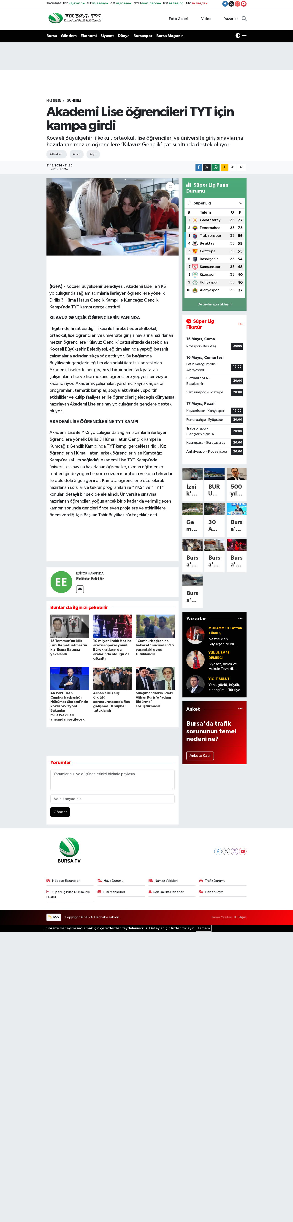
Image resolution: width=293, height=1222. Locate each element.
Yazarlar (231, 19)
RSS (56, 917)
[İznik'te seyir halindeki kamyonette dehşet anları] (192, 473)
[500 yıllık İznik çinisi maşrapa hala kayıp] (237, 473)
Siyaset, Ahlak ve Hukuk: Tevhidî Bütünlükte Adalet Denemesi (224, 667)
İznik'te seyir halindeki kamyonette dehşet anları (192, 491)
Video (206, 19)
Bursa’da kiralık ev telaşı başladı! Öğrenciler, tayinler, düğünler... (214, 562)
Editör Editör (90, 579)
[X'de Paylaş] (207, 167)
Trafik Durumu (215, 880)
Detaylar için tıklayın (215, 304)
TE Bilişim (240, 917)
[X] (226, 851)
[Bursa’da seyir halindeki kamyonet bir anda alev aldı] (192, 580)
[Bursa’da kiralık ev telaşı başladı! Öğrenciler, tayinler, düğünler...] (214, 545)
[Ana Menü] (244, 36)
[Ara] (244, 19)
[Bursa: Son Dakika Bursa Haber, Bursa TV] (74, 19)
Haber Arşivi (214, 892)
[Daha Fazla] (224, 167)
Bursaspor (142, 36)
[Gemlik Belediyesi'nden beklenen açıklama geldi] (192, 509)
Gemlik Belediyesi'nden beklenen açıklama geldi (192, 526)
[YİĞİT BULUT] (195, 684)
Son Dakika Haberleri (168, 892)
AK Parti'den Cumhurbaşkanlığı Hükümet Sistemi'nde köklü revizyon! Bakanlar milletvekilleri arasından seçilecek (69, 706)
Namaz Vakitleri (166, 880)
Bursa (51, 36)
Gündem (69, 36)
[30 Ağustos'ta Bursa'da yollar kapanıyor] (214, 509)
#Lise (76, 154)
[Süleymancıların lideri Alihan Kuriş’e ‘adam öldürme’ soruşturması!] (155, 678)
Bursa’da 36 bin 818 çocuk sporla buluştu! (237, 526)
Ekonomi (89, 36)
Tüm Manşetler (114, 892)
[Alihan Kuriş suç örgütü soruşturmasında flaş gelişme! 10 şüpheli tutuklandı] (112, 678)
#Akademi (56, 154)
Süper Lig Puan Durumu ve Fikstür (68, 894)
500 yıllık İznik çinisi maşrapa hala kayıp (237, 491)
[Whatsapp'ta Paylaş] (216, 167)
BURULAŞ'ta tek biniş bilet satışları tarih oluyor (214, 491)
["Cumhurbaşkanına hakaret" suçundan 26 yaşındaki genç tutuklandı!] (155, 626)
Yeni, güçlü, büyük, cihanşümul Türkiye (224, 687)
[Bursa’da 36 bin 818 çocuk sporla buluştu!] (237, 509)
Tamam (204, 928)
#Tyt (92, 154)
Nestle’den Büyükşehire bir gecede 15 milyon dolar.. (224, 642)
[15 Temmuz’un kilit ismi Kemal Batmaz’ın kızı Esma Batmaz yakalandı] (69, 626)
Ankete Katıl (200, 756)
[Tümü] (240, 619)
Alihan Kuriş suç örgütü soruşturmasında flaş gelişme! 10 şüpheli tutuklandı (111, 702)
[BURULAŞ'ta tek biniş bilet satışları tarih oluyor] (214, 473)
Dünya (124, 36)
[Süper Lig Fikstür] (240, 324)
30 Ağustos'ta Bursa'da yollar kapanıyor (214, 526)
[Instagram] (234, 851)
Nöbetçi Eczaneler (66, 880)
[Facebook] (218, 851)
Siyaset (107, 36)
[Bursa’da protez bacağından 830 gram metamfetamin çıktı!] (192, 545)
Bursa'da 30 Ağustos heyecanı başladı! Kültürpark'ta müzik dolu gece (237, 562)
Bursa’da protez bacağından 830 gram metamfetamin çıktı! (192, 562)
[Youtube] (243, 851)
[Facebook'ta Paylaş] (198, 167)
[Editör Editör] (61, 582)
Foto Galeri (178, 19)
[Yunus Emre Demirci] (195, 659)
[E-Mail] (80, 589)
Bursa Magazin (170, 36)
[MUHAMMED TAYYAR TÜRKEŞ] (195, 635)
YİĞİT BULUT (219, 679)
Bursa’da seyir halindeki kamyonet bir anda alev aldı (192, 597)
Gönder (60, 812)
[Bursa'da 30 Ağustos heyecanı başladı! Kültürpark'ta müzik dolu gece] (237, 545)
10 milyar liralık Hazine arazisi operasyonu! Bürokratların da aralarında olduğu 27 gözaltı (112, 649)
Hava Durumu (113, 880)
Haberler (53, 100)
